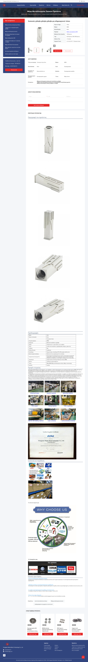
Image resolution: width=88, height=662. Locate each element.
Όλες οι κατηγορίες (75, 650)
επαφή (45, 650)
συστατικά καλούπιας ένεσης (41, 601)
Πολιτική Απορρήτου (58, 650)
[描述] (71, 5)
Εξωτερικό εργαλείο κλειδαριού (11, 51)
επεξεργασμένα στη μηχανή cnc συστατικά (43, 604)
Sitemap (56, 648)
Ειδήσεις (56, 645)
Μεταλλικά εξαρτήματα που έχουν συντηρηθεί (12, 35)
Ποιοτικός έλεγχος (47, 648)
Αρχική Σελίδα (24, 14)
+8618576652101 (13, 66)
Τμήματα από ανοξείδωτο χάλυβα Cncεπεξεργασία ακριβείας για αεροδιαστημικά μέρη (76, 630)
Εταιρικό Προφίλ (47, 645)
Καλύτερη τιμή (58, 50)
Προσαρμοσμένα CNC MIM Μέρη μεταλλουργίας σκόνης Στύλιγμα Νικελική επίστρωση (32, 630)
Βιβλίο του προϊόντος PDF (72, 31)
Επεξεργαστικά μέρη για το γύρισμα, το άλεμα (12, 41)
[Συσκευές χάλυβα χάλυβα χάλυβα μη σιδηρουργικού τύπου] (33, 620)
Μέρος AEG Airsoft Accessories (11, 44)
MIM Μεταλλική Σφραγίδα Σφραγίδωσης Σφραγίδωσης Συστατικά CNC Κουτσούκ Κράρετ (47, 630)
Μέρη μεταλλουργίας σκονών (34, 14)
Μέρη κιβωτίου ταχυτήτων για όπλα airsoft (12, 48)
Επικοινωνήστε (68, 50)
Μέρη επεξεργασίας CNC (10, 38)
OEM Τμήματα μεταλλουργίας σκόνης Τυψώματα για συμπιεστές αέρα (62, 630)
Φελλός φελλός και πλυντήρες (11, 53)
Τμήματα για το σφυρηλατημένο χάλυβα (12, 28)
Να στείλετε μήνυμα (39, 105)
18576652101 (17, 63)
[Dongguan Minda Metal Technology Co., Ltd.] (4, 5)
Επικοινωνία (14, 70)
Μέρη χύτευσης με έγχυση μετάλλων (12, 24)
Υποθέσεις (57, 647)
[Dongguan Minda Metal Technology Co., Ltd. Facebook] (79, 1)
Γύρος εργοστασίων (47, 647)
